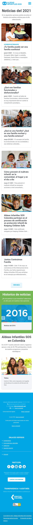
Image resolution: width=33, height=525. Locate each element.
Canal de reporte (8, 448)
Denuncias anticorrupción (10, 518)
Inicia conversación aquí (20, 406)
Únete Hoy (6, 445)
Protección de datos (26, 518)
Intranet (5, 454)
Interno (5, 520)
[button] (3, 318)
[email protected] (19, 408)
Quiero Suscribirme (16, 479)
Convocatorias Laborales (10, 443)
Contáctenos (7, 440)
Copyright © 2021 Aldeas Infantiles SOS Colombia (17, 516)
